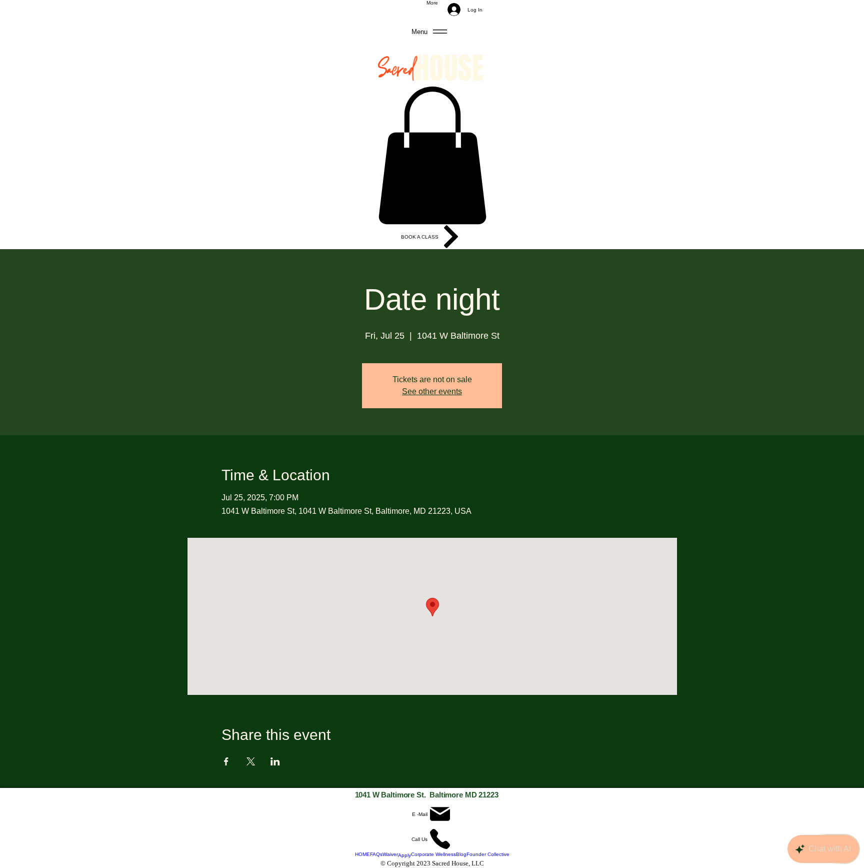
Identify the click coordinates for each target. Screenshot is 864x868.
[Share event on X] (251, 761)
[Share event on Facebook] (226, 761)
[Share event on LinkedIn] (275, 761)
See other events (432, 391)
